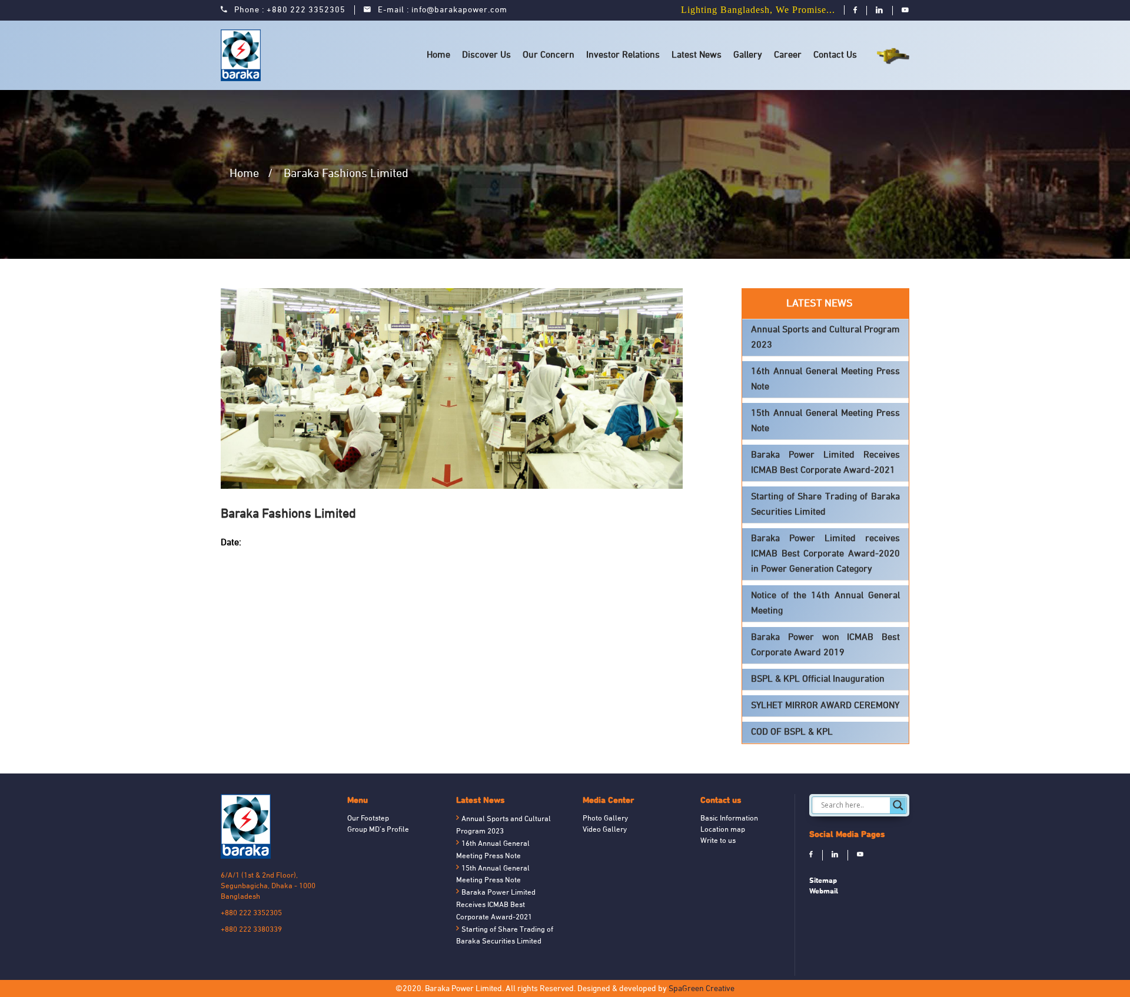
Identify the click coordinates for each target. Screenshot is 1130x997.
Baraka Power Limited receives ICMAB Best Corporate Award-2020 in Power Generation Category (825, 554)
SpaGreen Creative (701, 989)
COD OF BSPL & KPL (792, 732)
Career (788, 55)
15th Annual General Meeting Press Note (825, 421)
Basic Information (729, 818)
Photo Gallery (605, 818)
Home (438, 55)
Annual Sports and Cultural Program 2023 (825, 337)
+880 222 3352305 (306, 10)
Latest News (697, 55)
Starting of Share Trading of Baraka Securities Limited (825, 504)
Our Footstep (368, 818)
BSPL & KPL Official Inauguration (818, 679)
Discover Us (486, 55)
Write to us (718, 841)
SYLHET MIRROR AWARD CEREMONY (825, 706)
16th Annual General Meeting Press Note (825, 379)
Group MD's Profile (378, 830)
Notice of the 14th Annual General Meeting (825, 603)
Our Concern (548, 55)
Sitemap (823, 880)
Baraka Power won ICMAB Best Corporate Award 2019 (825, 645)
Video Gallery (605, 830)
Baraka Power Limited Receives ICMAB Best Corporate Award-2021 (825, 462)
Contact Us (835, 55)
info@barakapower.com (459, 10)
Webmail (823, 890)
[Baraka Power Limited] (243, 55)
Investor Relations (623, 55)
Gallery (747, 55)
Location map (722, 830)
